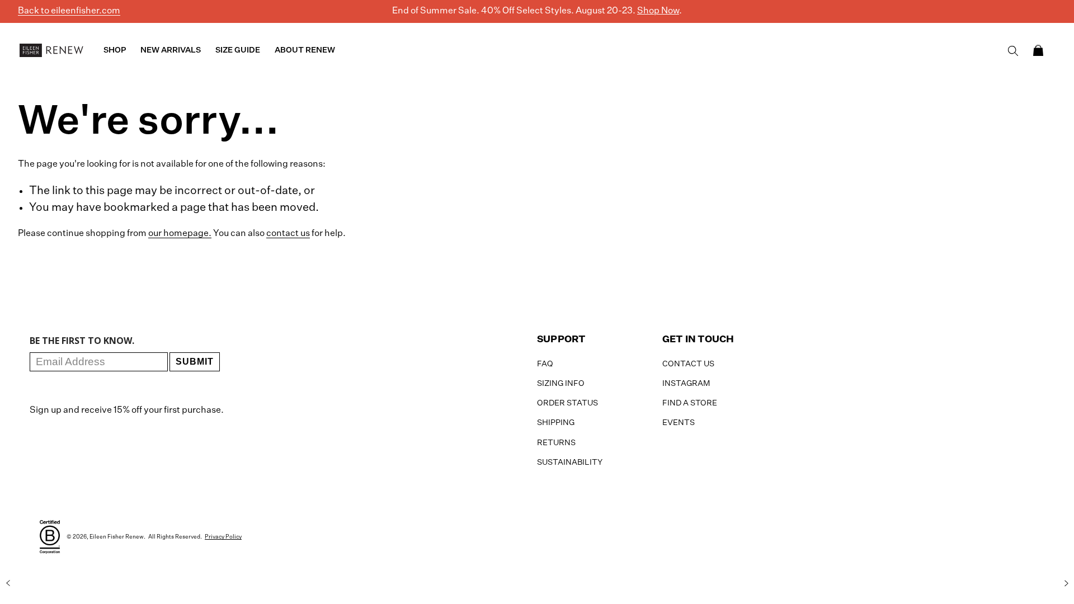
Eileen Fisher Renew (117, 537)
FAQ (545, 364)
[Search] (1013, 51)
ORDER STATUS (567, 403)
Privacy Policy (223, 537)
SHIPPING (555, 423)
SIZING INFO (561, 384)
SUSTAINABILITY (569, 462)
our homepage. (179, 233)
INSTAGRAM (686, 384)
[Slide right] (1066, 583)
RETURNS (556, 443)
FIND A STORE (689, 403)
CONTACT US (688, 364)
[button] (1038, 50)
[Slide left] (8, 583)
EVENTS (678, 423)
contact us (288, 233)
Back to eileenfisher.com (69, 11)
